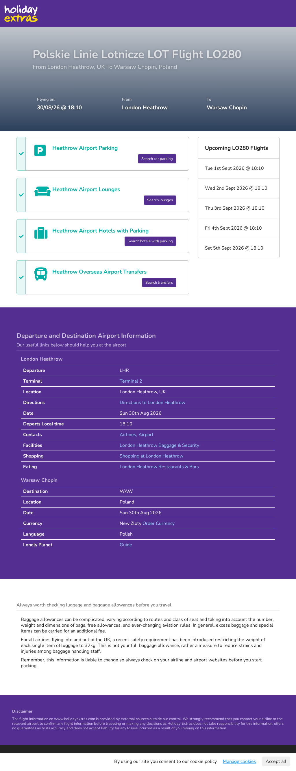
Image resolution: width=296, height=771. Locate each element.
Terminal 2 (131, 381)
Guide (126, 545)
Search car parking (157, 158)
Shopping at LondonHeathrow (151, 456)
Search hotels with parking (150, 241)
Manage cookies (239, 761)
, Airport (144, 434)
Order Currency (159, 523)
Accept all (276, 761)
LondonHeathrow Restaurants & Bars (159, 467)
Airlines (128, 434)
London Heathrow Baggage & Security (159, 445)
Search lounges (160, 200)
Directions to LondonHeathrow (152, 402)
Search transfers (159, 282)
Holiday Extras (21, 13)
